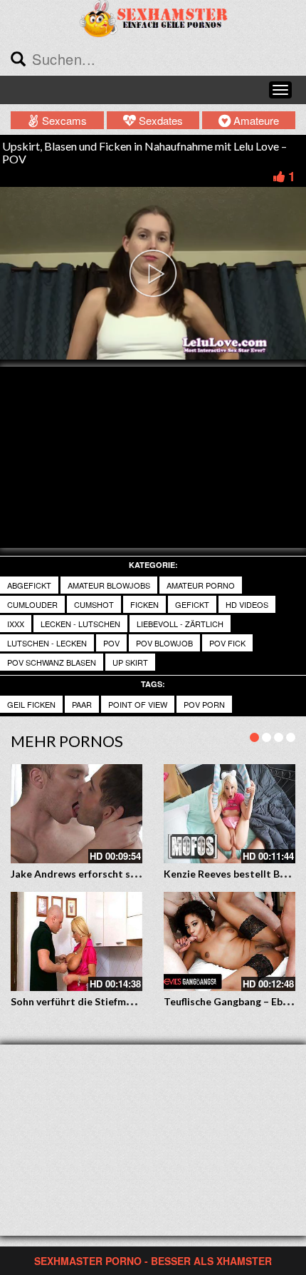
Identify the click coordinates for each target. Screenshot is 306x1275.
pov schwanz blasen (51, 662)
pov (111, 643)
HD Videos (247, 604)
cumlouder (32, 604)
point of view (137, 704)
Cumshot (94, 604)
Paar (82, 704)
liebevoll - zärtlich (180, 623)
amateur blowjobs (109, 585)
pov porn (204, 704)
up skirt (130, 662)
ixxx (15, 623)
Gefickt (192, 604)
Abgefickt (29, 585)
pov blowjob (164, 643)
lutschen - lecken (47, 643)
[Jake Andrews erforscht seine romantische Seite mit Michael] (76, 813)
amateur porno (201, 585)
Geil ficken (31, 704)
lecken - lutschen (80, 623)
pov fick (227, 643)
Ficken (144, 604)
